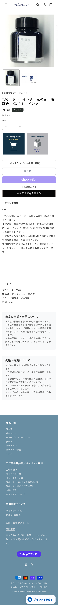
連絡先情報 (42, 591)
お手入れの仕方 (13, 473)
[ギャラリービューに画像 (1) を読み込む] (11, 78)
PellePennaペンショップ (27, 583)
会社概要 (10, 529)
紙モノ (9, 441)
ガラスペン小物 (13, 449)
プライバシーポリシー (28, 587)
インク (9, 453)
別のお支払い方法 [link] (29, 187)
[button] (6, 4)
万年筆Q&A (11, 469)
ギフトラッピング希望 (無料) (25, 163)
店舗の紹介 (11, 490)
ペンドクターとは (14, 478)
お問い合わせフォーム (17, 522)
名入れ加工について (15, 494)
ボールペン (11, 433)
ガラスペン (11, 445)
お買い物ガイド (23, 539)
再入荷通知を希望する (29, 193)
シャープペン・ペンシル (18, 437)
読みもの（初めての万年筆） (20, 486)
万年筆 (9, 429)
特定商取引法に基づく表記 (24, 591)
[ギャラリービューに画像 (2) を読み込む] (29, 78)
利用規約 (43, 587)
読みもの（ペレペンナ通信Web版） (23, 482)
